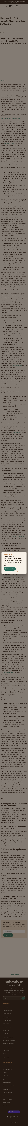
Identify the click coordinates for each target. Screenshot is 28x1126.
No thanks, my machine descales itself (11, 571)
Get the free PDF (9, 569)
